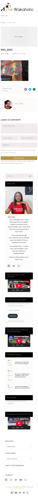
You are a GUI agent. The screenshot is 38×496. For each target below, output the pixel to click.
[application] (19, 285)
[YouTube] (21, 479)
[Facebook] (6, 479)
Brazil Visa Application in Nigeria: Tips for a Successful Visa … (22, 375)
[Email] (25, 479)
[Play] (10, 290)
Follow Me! (11, 403)
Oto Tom (5, 54)
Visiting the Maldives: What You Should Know (22, 387)
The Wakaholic (9, 487)
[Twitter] (16, 479)
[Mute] (25, 290)
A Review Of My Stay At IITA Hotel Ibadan (22, 362)
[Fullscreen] (28, 290)
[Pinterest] (24, 492)
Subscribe (13, 316)
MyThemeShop (19, 489)
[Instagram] (11, 479)
